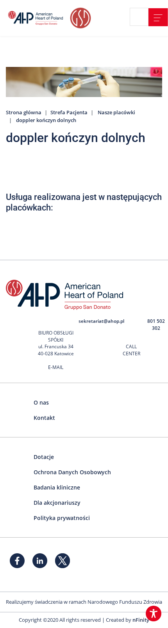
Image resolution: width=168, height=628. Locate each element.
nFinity (140, 619)
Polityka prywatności (62, 518)
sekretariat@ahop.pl (101, 321)
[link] (158, 17)
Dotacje (44, 457)
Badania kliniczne (57, 487)
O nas (41, 402)
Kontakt (44, 417)
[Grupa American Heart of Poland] (37, 18)
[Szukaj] (142, 17)
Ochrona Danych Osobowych (72, 472)
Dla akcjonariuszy (57, 502)
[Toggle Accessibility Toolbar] (153, 613)
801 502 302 (156, 324)
